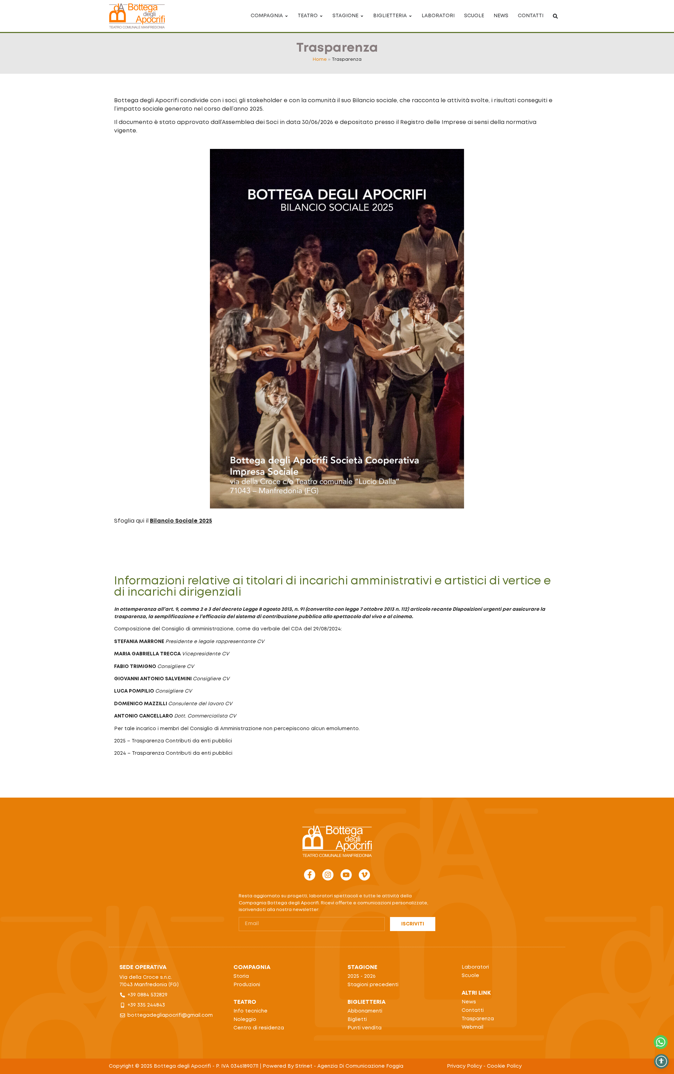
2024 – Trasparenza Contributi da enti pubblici (173, 753)
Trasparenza (478, 1019)
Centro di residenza (258, 1028)
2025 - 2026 (362, 976)
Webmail (472, 1027)
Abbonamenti (365, 1011)
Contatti (473, 1010)
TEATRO (244, 1002)
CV (260, 642)
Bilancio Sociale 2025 (181, 521)
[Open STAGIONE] (362, 16)
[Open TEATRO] (321, 16)
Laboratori (475, 967)
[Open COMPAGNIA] (286, 16)
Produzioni (246, 985)
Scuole (470, 976)
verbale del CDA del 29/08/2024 (300, 629)
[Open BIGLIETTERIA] (410, 16)
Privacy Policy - (467, 1066)
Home (320, 59)
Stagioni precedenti (373, 985)
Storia (241, 976)
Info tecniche (250, 1011)
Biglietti (357, 1019)
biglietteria (366, 1002)
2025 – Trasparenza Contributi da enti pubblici (173, 741)
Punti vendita (365, 1028)
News (469, 1002)
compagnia (251, 967)
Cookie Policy (504, 1066)
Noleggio (244, 1019)
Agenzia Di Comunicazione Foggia (360, 1066)
